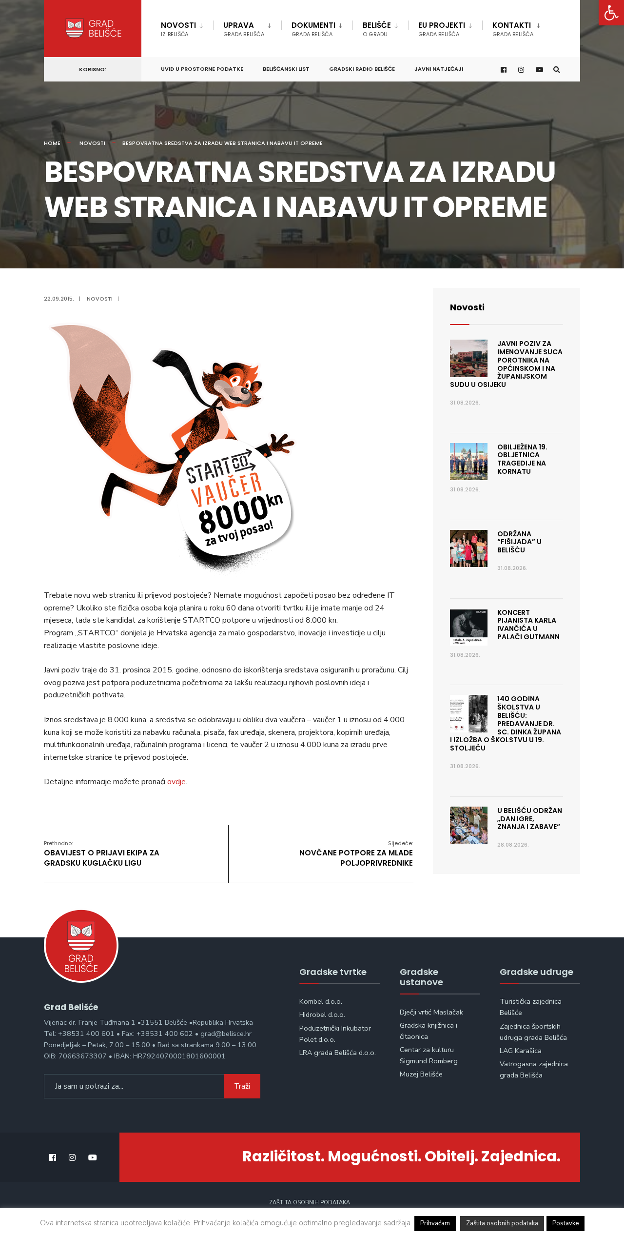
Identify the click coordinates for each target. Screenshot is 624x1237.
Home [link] (52, 143)
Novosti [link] (178, 29)
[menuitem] (187, 27)
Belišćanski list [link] (286, 69)
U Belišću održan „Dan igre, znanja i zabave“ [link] (529, 819)
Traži (242, 1086)
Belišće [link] (377, 29)
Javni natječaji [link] (438, 69)
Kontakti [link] (512, 29)
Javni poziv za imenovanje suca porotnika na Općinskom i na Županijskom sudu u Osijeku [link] (506, 364)
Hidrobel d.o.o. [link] (322, 1014)
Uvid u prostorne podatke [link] (202, 69)
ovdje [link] (176, 781)
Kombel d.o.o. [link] (320, 1001)
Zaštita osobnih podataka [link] (309, 1202)
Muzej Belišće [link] (421, 1074)
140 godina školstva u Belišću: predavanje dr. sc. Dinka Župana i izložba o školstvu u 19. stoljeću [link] (505, 723)
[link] (611, 12)
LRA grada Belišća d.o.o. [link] (337, 1052)
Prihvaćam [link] (435, 1223)
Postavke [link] (565, 1223)
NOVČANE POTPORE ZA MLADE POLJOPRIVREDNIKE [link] (356, 853)
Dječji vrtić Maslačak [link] (431, 1012)
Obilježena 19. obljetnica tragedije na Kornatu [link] (522, 459)
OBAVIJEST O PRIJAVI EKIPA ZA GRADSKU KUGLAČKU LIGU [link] (101, 853)
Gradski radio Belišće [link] (362, 69)
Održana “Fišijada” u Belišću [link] (519, 542)
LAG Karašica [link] (521, 1050)
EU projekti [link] (441, 29)
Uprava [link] (243, 29)
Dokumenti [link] (313, 29)
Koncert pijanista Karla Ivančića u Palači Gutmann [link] (528, 625)
